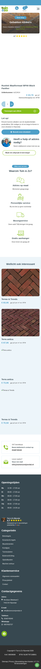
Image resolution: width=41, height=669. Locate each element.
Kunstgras (6, 548)
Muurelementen (7, 544)
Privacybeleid (7, 580)
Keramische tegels (9, 540)
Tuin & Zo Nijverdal (23, 651)
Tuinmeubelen (7, 552)
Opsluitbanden (7, 560)
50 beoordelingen (20, 663)
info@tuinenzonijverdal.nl (23, 465)
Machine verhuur (8, 564)
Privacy (11, 661)
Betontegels (6, 536)
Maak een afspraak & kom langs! (17, 153)
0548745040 (17, 450)
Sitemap (5, 661)
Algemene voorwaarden (10, 576)
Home (5, 27)
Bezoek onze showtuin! (21, 132)
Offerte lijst (24, 10)
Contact (5, 584)
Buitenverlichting (8, 556)
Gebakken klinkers (14, 27)
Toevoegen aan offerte (12, 111)
